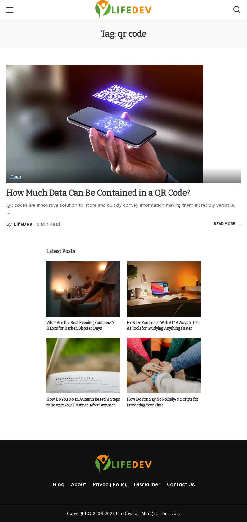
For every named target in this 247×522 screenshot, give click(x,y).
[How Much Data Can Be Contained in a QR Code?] (104, 123)
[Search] (237, 9)
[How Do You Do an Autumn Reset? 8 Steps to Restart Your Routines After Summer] (83, 365)
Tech (15, 176)
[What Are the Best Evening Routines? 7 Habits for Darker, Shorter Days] (83, 289)
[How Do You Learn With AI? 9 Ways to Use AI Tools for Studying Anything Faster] (164, 289)
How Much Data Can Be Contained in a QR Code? (98, 193)
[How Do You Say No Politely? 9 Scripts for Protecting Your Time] (164, 365)
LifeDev (23, 224)
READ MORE (224, 224)
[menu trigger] (12, 9)
